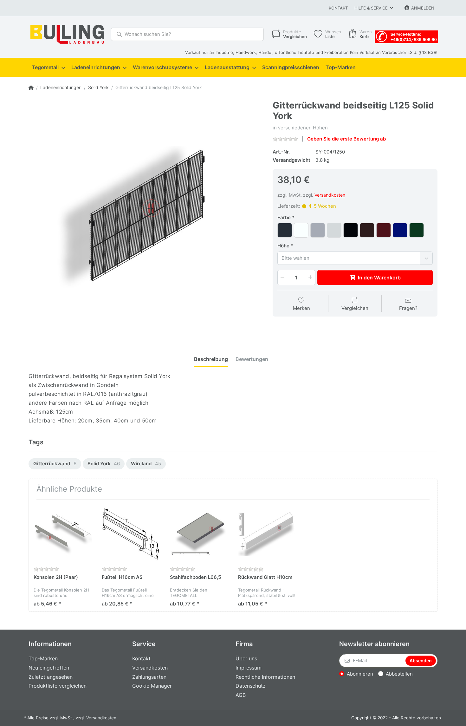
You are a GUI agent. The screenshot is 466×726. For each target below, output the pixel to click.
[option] (55, 463)
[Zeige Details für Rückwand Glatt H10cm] (267, 534)
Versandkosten (329, 195)
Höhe (283, 246)
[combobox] (355, 258)
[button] (282, 277)
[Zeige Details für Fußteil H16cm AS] (131, 534)
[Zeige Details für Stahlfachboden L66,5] (199, 534)
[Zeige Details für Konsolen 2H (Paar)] (63, 534)
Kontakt (338, 7)
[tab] (211, 359)
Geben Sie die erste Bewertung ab (346, 139)
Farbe (284, 217)
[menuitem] (48, 67)
